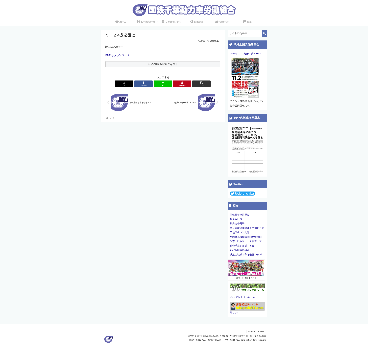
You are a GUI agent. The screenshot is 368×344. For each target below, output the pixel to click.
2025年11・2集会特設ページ (245, 53)
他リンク (235, 312)
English (251, 331)
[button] (201, 83)
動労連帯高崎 (237, 223)
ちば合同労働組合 (239, 250)
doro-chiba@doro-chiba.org (253, 340)
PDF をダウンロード (117, 55)
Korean (261, 331)
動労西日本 (236, 219)
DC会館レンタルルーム (242, 297)
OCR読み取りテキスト (164, 64)
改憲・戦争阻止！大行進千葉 (246, 241)
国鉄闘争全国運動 (239, 214)
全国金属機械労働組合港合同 (246, 237)
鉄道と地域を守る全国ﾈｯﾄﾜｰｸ (246, 254)
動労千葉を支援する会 (242, 245)
